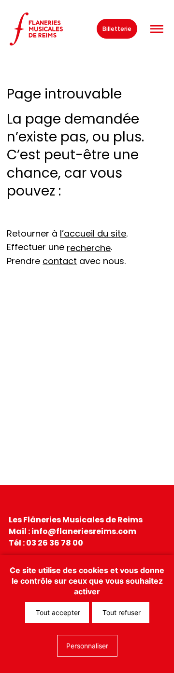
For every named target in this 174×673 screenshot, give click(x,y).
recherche (89, 248)
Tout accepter (57, 612)
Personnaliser (87, 646)
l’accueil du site (93, 233)
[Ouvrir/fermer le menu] (156, 29)
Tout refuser (121, 612)
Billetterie (116, 29)
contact (60, 261)
